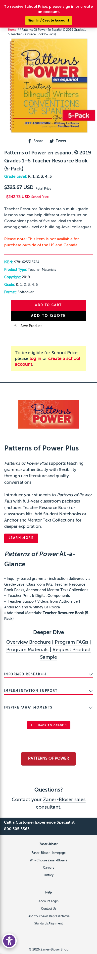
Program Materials (27, 649)
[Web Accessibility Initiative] (9, 940)
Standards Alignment (48, 923)
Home (12, 30)
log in (36, 358)
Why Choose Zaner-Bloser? (48, 860)
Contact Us (48, 908)
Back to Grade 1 (52, 725)
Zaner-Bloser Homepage (49, 853)
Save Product (30, 326)
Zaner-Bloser (49, 844)
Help (48, 892)
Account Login (48, 901)
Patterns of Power (48, 759)
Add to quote (48, 316)
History (48, 875)
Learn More (21, 538)
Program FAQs (71, 642)
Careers (48, 867)
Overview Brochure (28, 642)
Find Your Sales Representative (49, 916)
